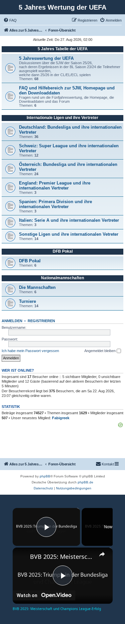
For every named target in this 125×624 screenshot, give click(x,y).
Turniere (27, 301)
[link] (22, 557)
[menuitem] (10, 20)
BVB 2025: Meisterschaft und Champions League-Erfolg (62, 557)
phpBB (45, 476)
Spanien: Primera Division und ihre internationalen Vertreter (55, 204)
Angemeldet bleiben (100, 351)
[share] (102, 554)
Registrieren (41, 321)
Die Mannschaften (37, 287)
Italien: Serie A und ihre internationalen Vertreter (69, 220)
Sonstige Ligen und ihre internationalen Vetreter (68, 234)
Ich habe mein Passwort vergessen (30, 351)
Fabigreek (60, 418)
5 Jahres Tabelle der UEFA (63, 49)
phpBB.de (85, 482)
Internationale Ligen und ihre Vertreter (62, 117)
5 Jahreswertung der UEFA (46, 58)
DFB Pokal (63, 251)
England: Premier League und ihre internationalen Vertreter (54, 185)
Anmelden (12, 321)
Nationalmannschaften (62, 278)
